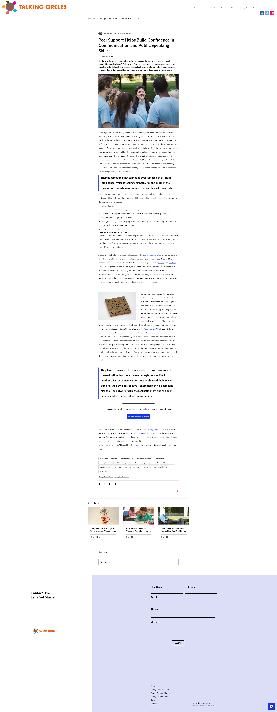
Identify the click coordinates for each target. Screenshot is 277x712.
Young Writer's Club (130, 18)
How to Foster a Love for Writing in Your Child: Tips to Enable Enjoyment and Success (138, 529)
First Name (157, 587)
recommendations (160, 467)
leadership (147, 467)
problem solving (120, 463)
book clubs (133, 463)
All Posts (91, 18)
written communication (132, 467)
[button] (187, 19)
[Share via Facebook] (99, 484)
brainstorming (159, 459)
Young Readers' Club (108, 18)
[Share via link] (115, 484)
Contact (154, 703)
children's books (167, 463)
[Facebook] (262, 13)
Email (154, 597)
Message (155, 622)
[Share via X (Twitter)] (105, 484)
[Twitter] (267, 13)
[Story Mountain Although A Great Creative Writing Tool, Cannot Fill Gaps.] (103, 516)
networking (104, 471)
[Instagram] (272, 13)
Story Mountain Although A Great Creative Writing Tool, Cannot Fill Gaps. (102, 529)
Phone (154, 609)
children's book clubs (143, 459)
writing (143, 463)
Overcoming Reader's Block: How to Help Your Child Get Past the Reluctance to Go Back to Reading (173, 529)
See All (187, 503)
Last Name (190, 587)
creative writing (105, 467)
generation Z (153, 463)
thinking (114, 459)
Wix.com (211, 706)
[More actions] (177, 33)
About (153, 686)
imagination (104, 459)
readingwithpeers (127, 459)
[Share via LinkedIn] (110, 484)
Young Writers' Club (159, 696)
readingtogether (105, 463)
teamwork (117, 467)
